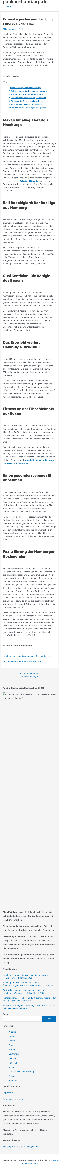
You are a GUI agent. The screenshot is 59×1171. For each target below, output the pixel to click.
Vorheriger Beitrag (29, 673)
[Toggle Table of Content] (5, 82)
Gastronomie (14, 1054)
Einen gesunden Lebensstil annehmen (26, 104)
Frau (11, 1045)
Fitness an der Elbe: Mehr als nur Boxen (27, 101)
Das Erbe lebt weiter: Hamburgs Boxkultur (28, 98)
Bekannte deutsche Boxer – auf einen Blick (22, 661)
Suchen (6, 1014)
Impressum (8, 1092)
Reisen (12, 1076)
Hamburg (8, 29)
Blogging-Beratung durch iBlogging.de (20, 1146)
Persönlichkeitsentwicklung (21, 1071)
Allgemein (13, 1032)
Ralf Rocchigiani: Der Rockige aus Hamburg (29, 91)
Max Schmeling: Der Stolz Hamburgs (25, 88)
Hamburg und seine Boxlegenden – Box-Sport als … (26, 656)
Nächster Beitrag (29, 676)
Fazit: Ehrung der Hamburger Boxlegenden (28, 108)
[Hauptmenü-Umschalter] (9, 6)
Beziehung (13, 1036)
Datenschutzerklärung (13, 1099)
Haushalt (13, 1063)
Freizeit (12, 1049)
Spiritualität (14, 1080)
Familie (12, 1041)
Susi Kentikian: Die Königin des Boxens (27, 94)
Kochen (12, 1067)
